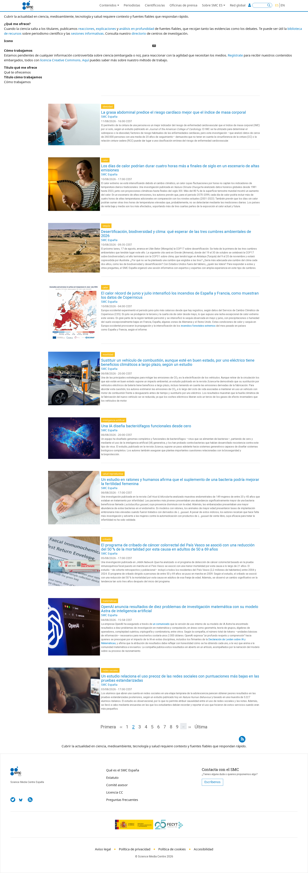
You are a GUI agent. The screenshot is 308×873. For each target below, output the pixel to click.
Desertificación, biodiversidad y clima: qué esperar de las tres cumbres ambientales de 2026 (176, 233)
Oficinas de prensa (183, 5)
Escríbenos (212, 782)
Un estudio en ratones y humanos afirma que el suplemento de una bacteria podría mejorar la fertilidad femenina (180, 481)
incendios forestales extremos (198, 325)
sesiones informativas (87, 33)
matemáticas (109, 600)
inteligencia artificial (114, 420)
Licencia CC (114, 792)
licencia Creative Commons (60, 60)
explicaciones (106, 28)
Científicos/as (155, 5)
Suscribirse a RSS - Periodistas (242, 738)
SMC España (109, 116)
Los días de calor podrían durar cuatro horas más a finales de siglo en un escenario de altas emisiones (180, 168)
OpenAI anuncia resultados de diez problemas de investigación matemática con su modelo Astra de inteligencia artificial (179, 608)
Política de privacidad (134, 849)
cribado (107, 539)
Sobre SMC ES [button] (212, 5)
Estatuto (112, 777)
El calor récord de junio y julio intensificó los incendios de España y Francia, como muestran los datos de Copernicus (180, 295)
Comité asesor (117, 785)
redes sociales (110, 670)
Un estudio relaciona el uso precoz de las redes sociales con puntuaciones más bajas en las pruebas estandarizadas (180, 678)
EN (283, 5)
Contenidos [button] (107, 5)
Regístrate (235, 55)
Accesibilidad (203, 849)
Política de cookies (172, 849)
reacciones (86, 28)
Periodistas (132, 5)
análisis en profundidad (136, 28)
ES (277, 5)
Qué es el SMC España (122, 770)
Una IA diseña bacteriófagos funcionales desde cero (146, 426)
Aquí (85, 60)
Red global (237, 5)
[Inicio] (29, 5)
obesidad (108, 106)
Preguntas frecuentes (122, 800)
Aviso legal (103, 849)
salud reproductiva (113, 473)
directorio (139, 33)
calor (105, 160)
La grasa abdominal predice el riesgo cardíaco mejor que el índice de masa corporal (173, 112)
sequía (106, 225)
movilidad (108, 354)
